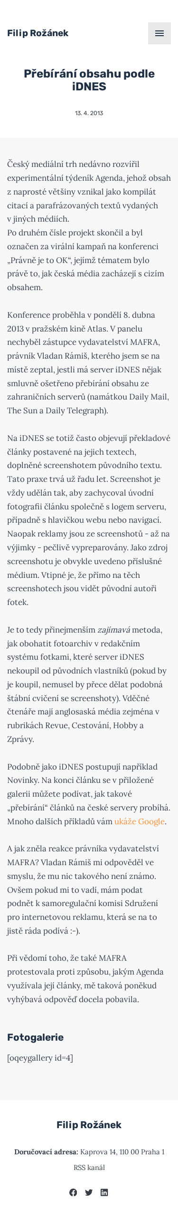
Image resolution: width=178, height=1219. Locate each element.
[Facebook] (73, 1193)
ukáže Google (139, 821)
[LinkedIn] (104, 1193)
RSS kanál (89, 1167)
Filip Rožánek (37, 33)
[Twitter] (89, 1193)
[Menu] (159, 33)
